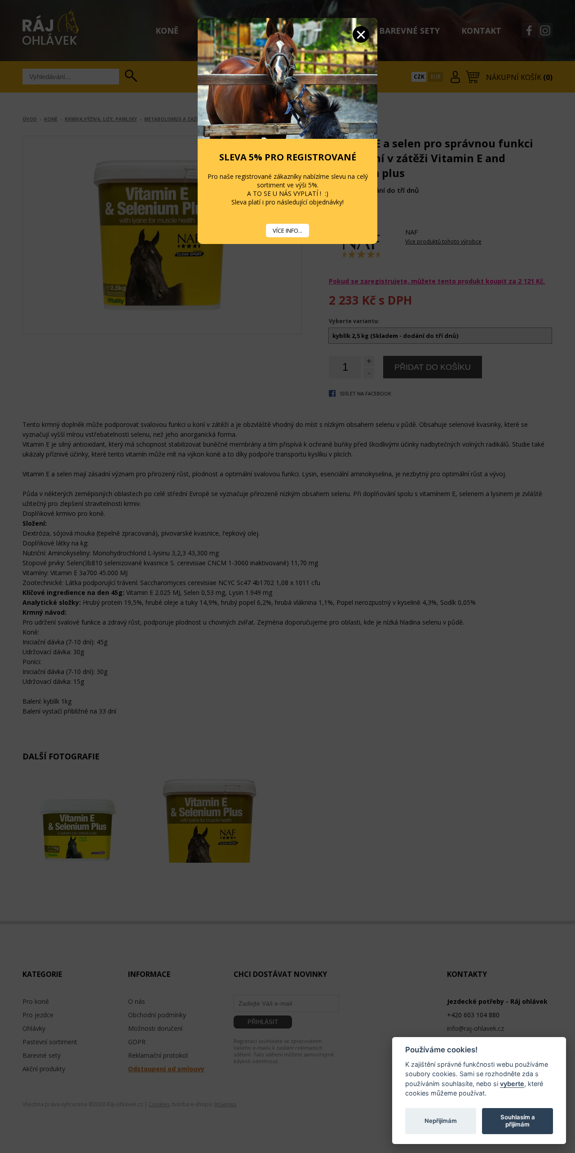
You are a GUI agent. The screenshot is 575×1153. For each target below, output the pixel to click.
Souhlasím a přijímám (517, 1120)
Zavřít (361, 34)
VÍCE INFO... (287, 230)
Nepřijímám (441, 1120)
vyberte (512, 1083)
